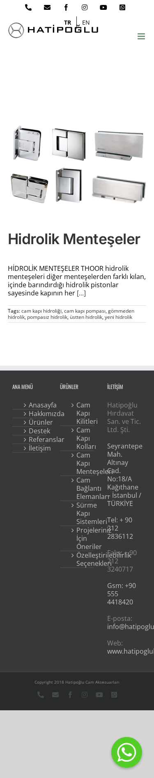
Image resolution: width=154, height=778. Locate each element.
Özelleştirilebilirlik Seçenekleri (83, 559)
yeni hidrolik (118, 316)
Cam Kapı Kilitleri (83, 413)
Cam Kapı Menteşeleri (83, 463)
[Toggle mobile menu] (142, 36)
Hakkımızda (35, 414)
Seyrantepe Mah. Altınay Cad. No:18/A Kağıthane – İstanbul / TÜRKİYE (125, 475)
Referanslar (35, 439)
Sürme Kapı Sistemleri (83, 513)
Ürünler (35, 422)
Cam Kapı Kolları (83, 438)
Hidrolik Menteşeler (74, 239)
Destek (35, 431)
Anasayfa (35, 405)
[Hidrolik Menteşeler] (77, 166)
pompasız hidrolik (47, 316)
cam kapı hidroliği (41, 310)
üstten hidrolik (86, 316)
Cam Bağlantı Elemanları (83, 488)
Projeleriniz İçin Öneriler (83, 538)
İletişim (35, 448)
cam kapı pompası (85, 310)
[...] (81, 292)
